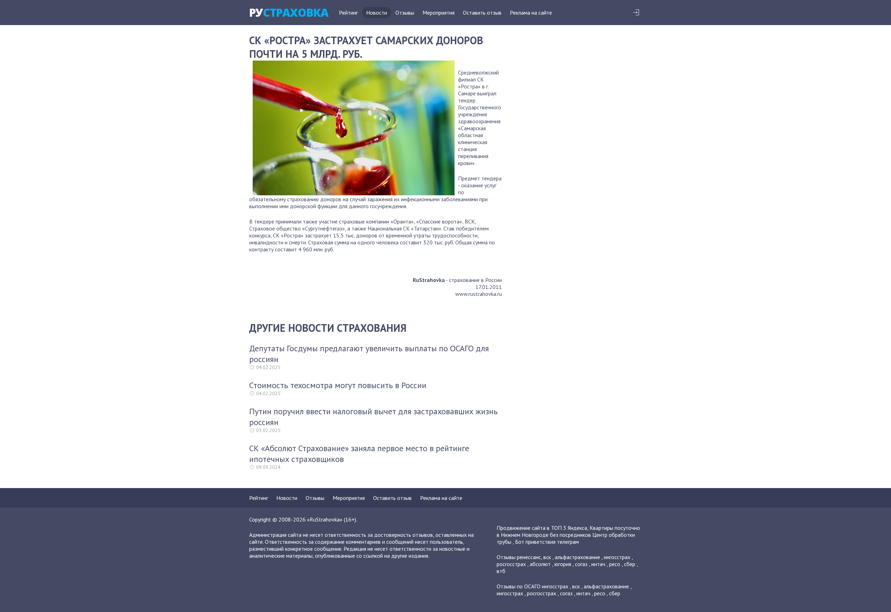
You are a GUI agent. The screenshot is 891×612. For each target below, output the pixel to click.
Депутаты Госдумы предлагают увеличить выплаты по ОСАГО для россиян (369, 353)
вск (547, 557)
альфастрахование (577, 557)
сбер (629, 563)
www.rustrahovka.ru (478, 293)
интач (598, 563)
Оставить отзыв (482, 12)
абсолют (540, 563)
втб (501, 570)
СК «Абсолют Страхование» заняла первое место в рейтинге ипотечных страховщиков (359, 453)
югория (562, 563)
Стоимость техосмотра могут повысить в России (337, 385)
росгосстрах (511, 563)
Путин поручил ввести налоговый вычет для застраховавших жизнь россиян (373, 416)
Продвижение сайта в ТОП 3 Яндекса (542, 527)
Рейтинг (348, 12)
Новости (376, 12)
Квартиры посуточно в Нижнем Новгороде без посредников (568, 531)
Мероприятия (439, 12)
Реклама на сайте (531, 12)
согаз (581, 563)
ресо (614, 563)
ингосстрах (617, 557)
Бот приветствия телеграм (547, 541)
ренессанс (529, 557)
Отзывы (404, 12)
